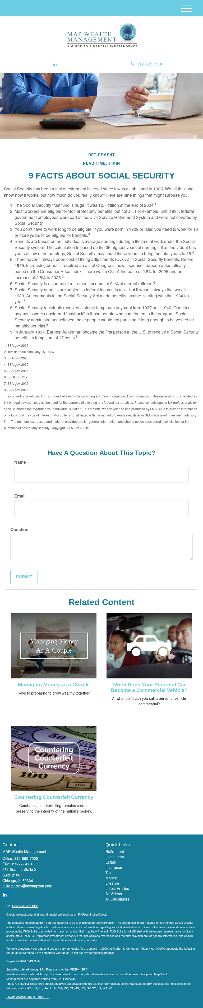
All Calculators (117, 899)
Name (20, 462)
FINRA (74, 969)
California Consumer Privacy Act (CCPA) (139, 948)
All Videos (113, 893)
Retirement (114, 851)
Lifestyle (112, 883)
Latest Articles (117, 888)
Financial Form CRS (25, 906)
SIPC (84, 969)
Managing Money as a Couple (54, 684)
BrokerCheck (98, 914)
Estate (110, 862)
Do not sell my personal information (92, 952)
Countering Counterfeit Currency (54, 797)
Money (111, 877)
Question (19, 529)
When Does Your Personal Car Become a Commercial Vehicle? (149, 687)
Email (19, 496)
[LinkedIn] (55, 64)
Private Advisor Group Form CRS (27, 997)
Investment (114, 856)
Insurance (113, 867)
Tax (108, 872)
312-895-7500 (150, 64)
